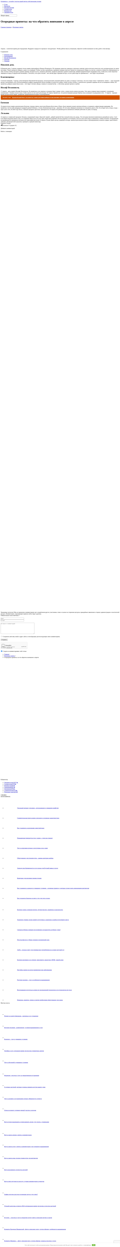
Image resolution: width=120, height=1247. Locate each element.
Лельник (6, 61)
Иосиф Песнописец (10, 58)
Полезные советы (18, 27)
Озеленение (9, 789)
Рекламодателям (9, 7)
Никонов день (8, 54)
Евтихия (6, 59)
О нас (6, 4)
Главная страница (6, 27)
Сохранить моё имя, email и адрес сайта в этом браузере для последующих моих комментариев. (31, 636)
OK (94, 1245)
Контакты (7, 6)
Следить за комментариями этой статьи (14, 651)
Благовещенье (8, 56)
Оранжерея (9, 787)
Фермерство (8, 11)
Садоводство (8, 9)
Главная (6, 654)
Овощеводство (8, 12)
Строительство (10, 790)
